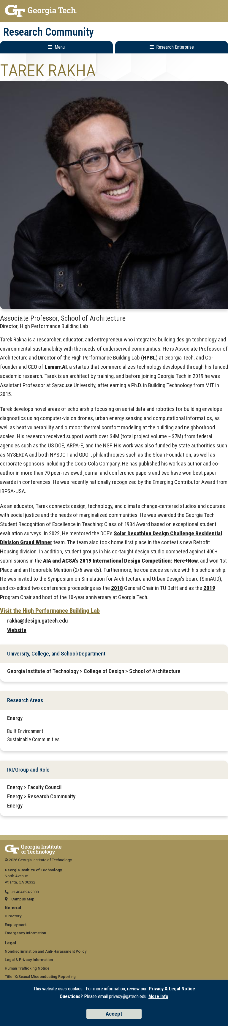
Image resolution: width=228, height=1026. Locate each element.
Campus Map (22, 899)
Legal (10, 943)
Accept (114, 1013)
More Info (158, 996)
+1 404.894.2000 (25, 892)
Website (16, 630)
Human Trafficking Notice (27, 968)
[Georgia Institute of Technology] (114, 11)
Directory (13, 916)
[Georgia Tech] (33, 847)
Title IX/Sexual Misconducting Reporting (40, 976)
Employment (15, 924)
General (13, 907)
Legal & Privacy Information (29, 959)
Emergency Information (25, 933)
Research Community (48, 32)
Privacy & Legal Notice (172, 989)
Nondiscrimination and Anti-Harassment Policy (45, 951)
